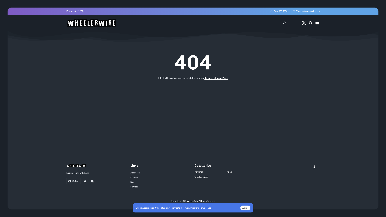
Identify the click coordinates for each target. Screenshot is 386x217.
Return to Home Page (216, 78)
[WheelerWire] (91, 22)
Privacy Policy (190, 208)
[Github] (310, 22)
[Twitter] (304, 22)
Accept (245, 208)
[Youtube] (317, 22)
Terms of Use (205, 208)
